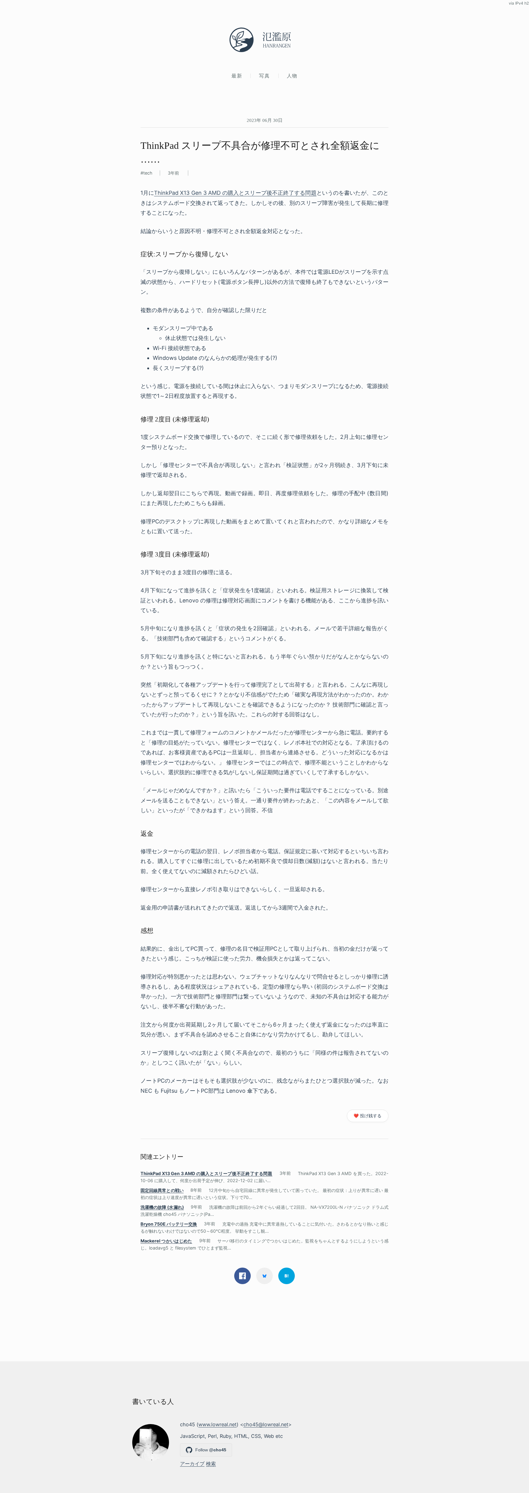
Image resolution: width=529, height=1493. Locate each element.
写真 (264, 76)
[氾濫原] (264, 40)
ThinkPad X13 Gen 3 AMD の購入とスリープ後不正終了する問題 (235, 193)
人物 (292, 76)
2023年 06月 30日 (265, 120)
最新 (236, 76)
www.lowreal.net (217, 1424)
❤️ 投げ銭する (367, 1115)
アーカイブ (192, 1464)
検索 (211, 1464)
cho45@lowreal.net (265, 1424)
